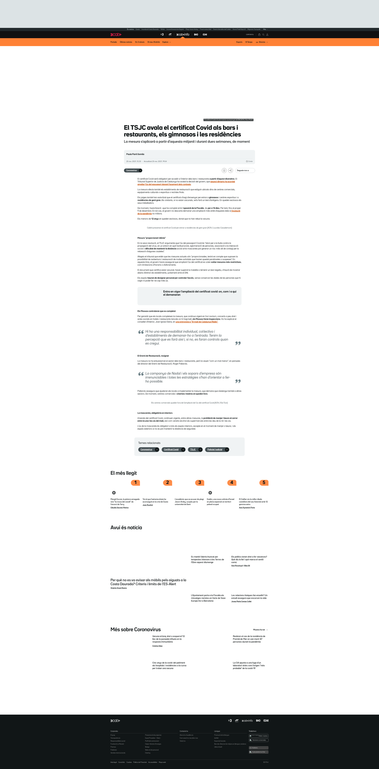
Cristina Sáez (157, 646)
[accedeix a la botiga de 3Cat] (259, 34)
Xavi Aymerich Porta (247, 507)
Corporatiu (250, 34)
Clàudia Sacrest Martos (120, 507)
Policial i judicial (214, 450)
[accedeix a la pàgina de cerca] (263, 34)
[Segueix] (140, 170)
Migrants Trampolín (254, 29)
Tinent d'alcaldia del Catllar (222, 29)
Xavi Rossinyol (237, 565)
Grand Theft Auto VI (239, 29)
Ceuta (138, 29)
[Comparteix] (230, 170)
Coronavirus (131, 170)
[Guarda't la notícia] (224, 170)
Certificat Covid (171, 450)
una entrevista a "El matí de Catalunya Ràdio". (197, 322)
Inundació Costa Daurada (150, 29)
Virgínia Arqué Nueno (119, 588)
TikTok (163, 29)
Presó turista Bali (205, 29)
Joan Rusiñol (148, 505)
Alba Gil (247, 565)
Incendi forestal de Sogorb (175, 29)
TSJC (193, 450)
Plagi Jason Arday (192, 29)
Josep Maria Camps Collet (241, 601)
